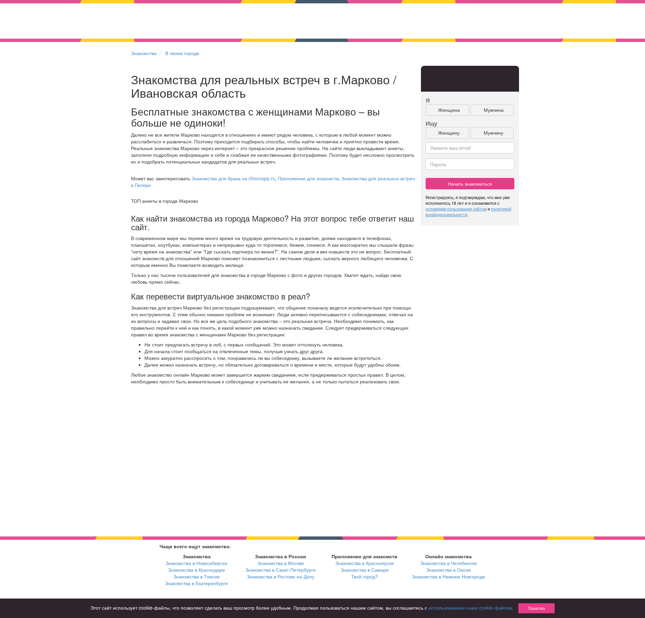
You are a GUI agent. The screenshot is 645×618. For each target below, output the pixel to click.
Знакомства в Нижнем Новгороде (448, 576)
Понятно (536, 608)
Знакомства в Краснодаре (196, 569)
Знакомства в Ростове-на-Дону (280, 576)
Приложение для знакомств (308, 178)
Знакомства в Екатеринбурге (196, 583)
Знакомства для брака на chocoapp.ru (233, 178)
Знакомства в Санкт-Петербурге (280, 569)
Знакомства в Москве (280, 563)
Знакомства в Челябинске (448, 563)
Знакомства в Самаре (365, 569)
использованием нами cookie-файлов (470, 607)
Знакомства (144, 53)
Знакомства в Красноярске (364, 563)
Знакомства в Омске (448, 569)
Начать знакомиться (470, 183)
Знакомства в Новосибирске (196, 563)
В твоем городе (182, 53)
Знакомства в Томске (196, 576)
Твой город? (364, 576)
